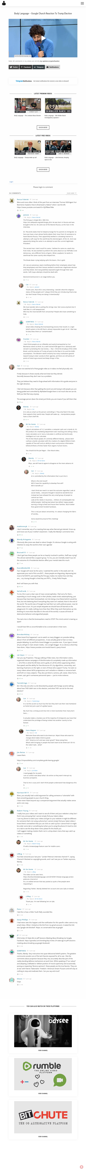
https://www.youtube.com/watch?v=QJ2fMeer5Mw (35, 207)
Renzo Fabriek (36, 217)
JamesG (37, 287)
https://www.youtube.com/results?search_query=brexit (46, 647)
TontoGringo (35, 701)
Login (11, 182)
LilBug (34, 872)
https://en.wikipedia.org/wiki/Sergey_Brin (37, 222)
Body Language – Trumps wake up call (25, 157)
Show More (43, 127)
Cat (33, 409)
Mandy (26, 407)
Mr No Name (31, 424)
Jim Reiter (35, 770)
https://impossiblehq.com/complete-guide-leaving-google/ (38, 760)
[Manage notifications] (81, 1167)
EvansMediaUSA (23, 568)
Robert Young (36, 844)
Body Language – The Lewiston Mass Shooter (27, 115)
